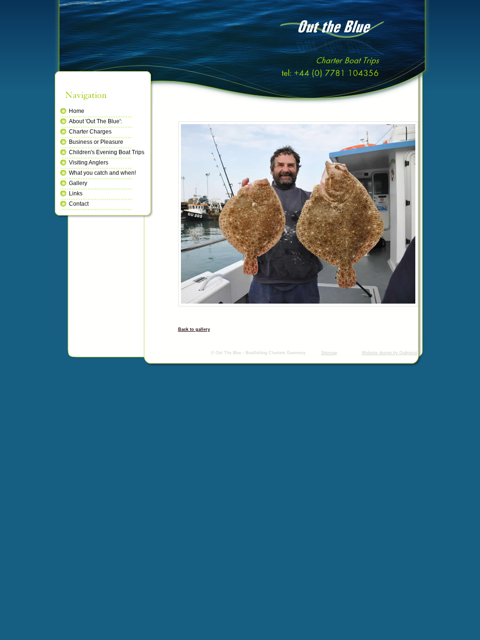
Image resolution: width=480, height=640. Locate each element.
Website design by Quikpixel (389, 352)
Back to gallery (194, 329)
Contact (79, 204)
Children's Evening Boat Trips (106, 152)
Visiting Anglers (88, 162)
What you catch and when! (102, 173)
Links (75, 193)
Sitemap (329, 352)
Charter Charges (90, 131)
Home (76, 111)
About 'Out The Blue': (95, 121)
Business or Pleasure (96, 142)
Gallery (78, 183)
